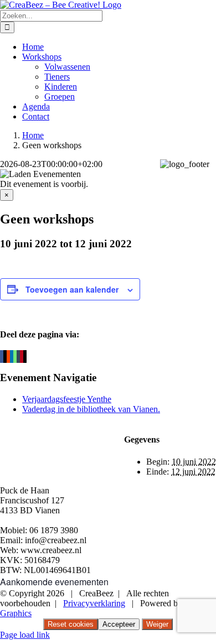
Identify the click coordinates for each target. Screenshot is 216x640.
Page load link (25, 634)
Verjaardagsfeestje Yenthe (66, 399)
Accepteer (118, 624)
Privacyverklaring (94, 603)
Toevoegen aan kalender (72, 289)
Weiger (157, 624)
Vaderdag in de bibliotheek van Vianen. (91, 409)
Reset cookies (71, 624)
